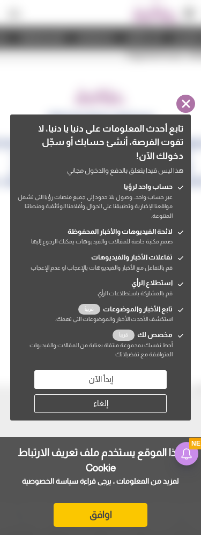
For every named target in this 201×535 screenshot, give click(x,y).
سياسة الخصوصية (50, 481)
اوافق (101, 514)
